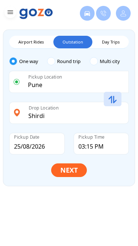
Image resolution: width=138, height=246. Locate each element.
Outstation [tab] (73, 42)
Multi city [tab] (110, 61)
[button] (9, 13)
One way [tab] (28, 61)
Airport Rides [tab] (31, 42)
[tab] (28, 61)
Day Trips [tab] (111, 42)
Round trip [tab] (69, 61)
